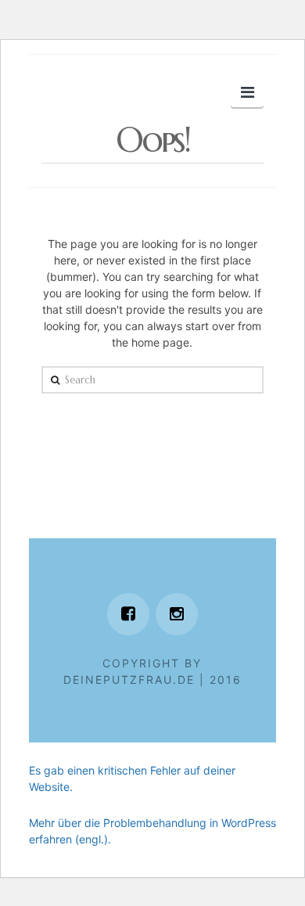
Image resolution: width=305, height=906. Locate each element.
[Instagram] (177, 614)
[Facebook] (128, 614)
